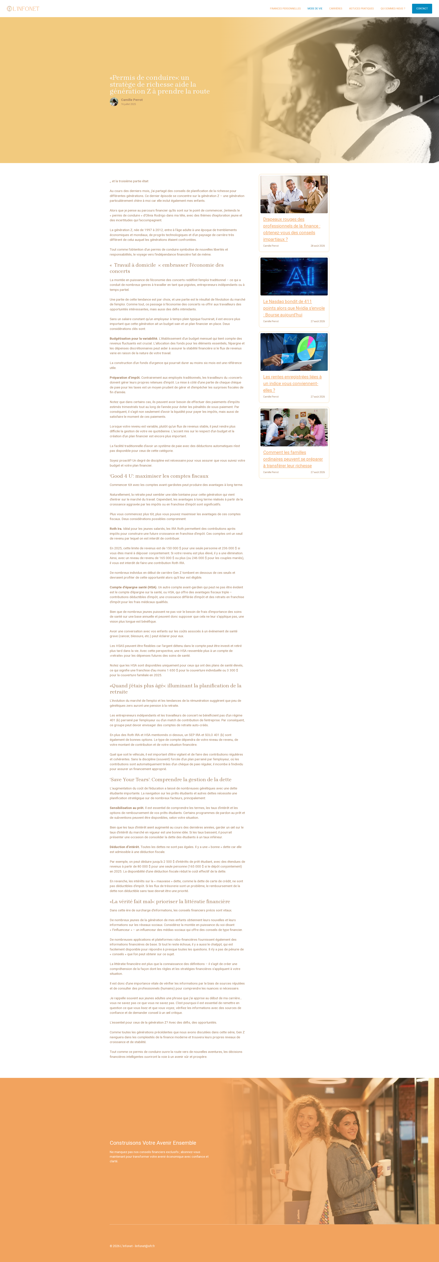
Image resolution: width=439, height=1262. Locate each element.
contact (422, 8)
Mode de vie (315, 8)
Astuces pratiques (361, 8)
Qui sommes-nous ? (393, 8)
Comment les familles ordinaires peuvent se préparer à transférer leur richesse (293, 459)
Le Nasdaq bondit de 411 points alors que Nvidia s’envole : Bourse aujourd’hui (294, 308)
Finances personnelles (285, 8)
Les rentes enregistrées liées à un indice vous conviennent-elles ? (292, 383)
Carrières (335, 8)
